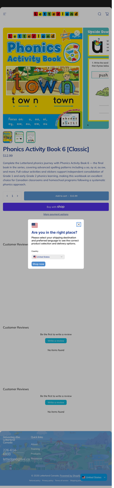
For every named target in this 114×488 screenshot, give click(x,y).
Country (34, 251)
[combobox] (41, 256)
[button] (78, 224)
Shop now (38, 264)
